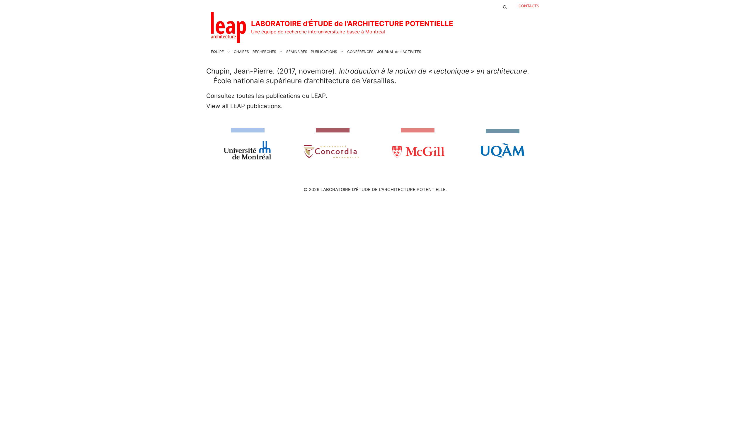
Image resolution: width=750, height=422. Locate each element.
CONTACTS (529, 6)
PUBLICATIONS (324, 52)
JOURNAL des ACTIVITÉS (399, 52)
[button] (505, 6)
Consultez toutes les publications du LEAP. (266, 95)
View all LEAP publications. (244, 106)
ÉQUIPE (217, 52)
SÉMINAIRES (296, 52)
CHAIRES (241, 52)
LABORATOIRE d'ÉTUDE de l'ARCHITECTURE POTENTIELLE (352, 23)
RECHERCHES (264, 52)
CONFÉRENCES (360, 52)
